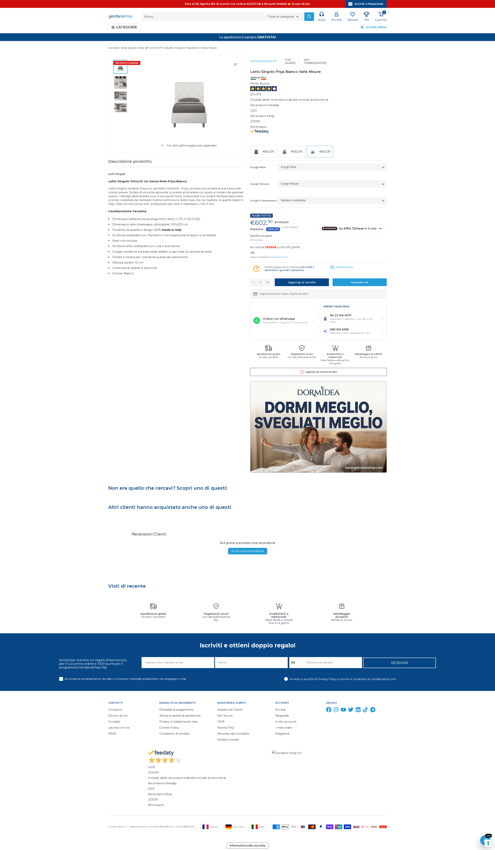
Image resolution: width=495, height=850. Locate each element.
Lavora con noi (119, 727)
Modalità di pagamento (176, 709)
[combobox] (297, 662)
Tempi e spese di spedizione (180, 715)
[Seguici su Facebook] (328, 710)
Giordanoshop (263, 61)
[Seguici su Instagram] (336, 710)
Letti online (138, 47)
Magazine (282, 733)
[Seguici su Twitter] (350, 710)
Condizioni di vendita (174, 733)
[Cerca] (309, 16)
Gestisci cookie (228, 739)
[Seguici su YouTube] (343, 710)
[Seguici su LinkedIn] (358, 710)
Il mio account (285, 721)
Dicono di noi (117, 715)
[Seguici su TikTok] (365, 710)
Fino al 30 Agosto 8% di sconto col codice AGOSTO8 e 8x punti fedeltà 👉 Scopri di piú (247, 4)
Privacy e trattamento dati (178, 721)
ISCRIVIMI (399, 663)
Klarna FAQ (225, 727)
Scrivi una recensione (247, 551)
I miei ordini (283, 727)
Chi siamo (115, 709)
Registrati (282, 715)
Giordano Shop (118, 47)
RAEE (112, 733)
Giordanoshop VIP (279, 257)
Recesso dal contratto (233, 733)
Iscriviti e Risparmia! (369, 4)
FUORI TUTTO (156, 47)
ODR (220, 721)
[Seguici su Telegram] (373, 710)
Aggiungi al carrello (302, 282)
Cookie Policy (169, 727)
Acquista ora (359, 282)
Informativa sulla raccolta (247, 845)
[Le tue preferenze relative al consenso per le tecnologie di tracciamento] (488, 843)
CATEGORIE (126, 27)
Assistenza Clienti (229, 709)
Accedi (280, 709)
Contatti (114, 721)
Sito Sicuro (225, 715)
